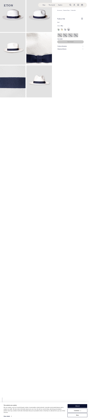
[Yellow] (62, 29)
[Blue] (65, 29)
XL (75, 35)
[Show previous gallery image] (2, 401)
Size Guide (60, 38)
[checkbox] (82, 19)
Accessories (59, 10)
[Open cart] (82, 5)
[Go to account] (74, 5)
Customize (76, 410)
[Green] (59, 29)
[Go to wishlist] (78, 5)
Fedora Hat (73, 10)
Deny (77, 415)
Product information (62, 46)
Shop (44, 5)
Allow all (77, 406)
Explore (60, 5)
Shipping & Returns (62, 49)
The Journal (52, 5)
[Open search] (70, 5)
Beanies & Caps (66, 10)
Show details (7, 416)
